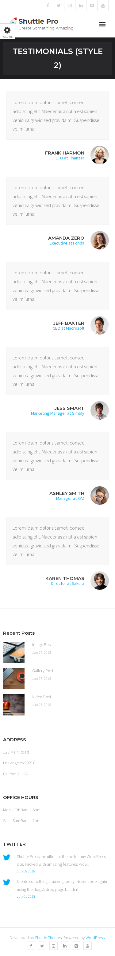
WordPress (95, 937)
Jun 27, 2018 (41, 652)
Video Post (41, 696)
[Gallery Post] (14, 678)
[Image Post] (14, 652)
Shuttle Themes (48, 937)
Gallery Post (42, 670)
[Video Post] (14, 704)
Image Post (42, 644)
